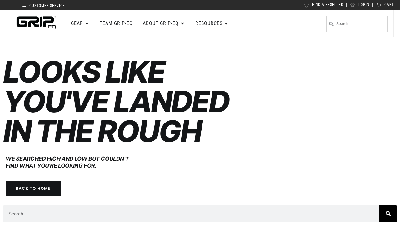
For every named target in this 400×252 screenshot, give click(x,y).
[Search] (388, 213)
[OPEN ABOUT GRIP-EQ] (182, 23)
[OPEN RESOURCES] (226, 23)
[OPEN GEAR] (87, 23)
